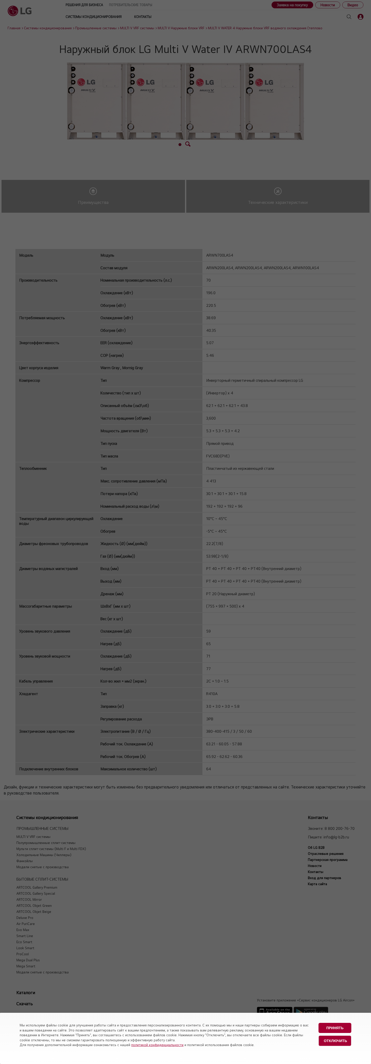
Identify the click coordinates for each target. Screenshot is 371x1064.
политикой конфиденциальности (157, 1045)
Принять (334, 1028)
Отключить (335, 1041)
